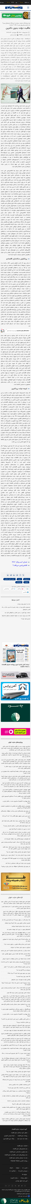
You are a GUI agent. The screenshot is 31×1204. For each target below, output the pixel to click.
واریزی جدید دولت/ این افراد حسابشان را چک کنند (18, 863)
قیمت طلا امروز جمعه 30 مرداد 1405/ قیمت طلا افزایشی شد (15, 1045)
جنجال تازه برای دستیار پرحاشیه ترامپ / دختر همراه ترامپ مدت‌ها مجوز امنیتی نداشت (16, 907)
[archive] (6, 1185)
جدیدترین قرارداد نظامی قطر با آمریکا (21, 1104)
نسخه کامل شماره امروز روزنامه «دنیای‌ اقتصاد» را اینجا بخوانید (15, 665)
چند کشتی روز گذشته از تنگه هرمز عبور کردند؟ (19, 1088)
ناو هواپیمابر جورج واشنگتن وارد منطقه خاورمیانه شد (17, 839)
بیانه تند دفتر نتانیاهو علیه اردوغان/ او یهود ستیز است (17, 1030)
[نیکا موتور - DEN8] (15, 675)
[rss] (15, 1185)
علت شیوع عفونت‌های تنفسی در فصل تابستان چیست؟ (16, 826)
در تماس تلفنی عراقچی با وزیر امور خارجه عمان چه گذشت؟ (15, 1019)
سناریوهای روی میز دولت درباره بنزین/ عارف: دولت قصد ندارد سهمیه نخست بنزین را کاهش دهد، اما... (16, 848)
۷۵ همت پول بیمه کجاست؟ (23, 976)
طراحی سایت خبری (24, 1196)
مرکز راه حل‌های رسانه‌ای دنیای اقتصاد (18, 1158)
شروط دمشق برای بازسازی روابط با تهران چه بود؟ (18, 852)
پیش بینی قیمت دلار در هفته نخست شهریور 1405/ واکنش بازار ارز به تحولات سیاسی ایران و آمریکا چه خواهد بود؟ (15, 1075)
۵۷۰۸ (23, 32)
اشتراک (11, 1168)
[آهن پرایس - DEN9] (15, 691)
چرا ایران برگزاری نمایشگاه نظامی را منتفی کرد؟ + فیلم (17, 967)
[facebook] (20, 575)
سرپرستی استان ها (23, 1171)
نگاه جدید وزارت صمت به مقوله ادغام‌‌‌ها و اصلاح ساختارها (16, 616)
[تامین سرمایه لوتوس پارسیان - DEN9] (15, 712)
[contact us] (9, 1185)
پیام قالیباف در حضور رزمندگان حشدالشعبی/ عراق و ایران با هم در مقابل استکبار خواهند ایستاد (16, 1010)
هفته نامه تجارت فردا (22, 1139)
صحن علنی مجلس (9, 579)
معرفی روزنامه (24, 1178)
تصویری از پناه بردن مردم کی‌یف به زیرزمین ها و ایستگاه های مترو (16, 1080)
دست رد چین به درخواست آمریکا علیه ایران (19, 829)
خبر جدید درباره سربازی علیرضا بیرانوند (21, 926)
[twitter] (17, 575)
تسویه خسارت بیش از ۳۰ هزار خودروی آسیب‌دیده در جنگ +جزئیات (16, 1054)
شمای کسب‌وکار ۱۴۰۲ (19, 562)
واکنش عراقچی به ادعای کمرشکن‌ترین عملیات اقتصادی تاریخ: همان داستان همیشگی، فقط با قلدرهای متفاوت (15, 1034)
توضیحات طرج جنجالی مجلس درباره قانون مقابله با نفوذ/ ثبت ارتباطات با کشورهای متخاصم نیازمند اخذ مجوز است (16, 1119)
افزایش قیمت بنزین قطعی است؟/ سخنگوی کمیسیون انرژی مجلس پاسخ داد (16, 797)
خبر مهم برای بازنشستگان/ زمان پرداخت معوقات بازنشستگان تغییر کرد (15, 812)
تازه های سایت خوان (15, 897)
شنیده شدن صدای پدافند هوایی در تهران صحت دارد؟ (17, 944)
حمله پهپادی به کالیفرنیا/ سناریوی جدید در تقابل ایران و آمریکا (16, 802)
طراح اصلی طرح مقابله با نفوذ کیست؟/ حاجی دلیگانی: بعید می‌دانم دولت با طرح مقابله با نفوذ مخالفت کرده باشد (15, 902)
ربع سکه (26, 2)
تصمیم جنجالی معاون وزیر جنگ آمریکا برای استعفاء (17, 923)
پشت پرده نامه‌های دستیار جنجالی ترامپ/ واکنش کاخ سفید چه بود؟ (15, 1005)
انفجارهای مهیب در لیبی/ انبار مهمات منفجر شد (18, 929)
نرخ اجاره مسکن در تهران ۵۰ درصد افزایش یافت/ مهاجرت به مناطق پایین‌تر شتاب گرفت (16, 1108)
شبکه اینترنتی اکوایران (9, 1136)
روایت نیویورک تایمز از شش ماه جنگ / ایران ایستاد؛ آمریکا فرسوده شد (16, 984)
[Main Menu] (28, 7)
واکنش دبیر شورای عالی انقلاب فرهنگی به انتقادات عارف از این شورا (16, 1097)
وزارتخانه (19, 582)
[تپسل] (2, 330)
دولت (19, 579)
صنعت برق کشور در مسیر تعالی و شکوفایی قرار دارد (17, 613)
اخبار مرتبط (15, 600)
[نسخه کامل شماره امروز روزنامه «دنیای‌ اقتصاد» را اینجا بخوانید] (15, 652)
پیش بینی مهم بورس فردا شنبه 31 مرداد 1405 (19, 973)
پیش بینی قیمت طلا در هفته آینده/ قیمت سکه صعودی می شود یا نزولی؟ (15, 772)
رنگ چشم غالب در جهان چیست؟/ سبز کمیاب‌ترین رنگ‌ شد (16, 920)
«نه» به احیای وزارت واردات (23, 604)
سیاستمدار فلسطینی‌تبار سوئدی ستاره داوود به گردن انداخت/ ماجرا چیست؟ (15, 963)
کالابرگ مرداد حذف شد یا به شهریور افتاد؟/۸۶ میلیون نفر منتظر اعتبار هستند (16, 859)
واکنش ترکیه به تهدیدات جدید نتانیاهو (21, 980)
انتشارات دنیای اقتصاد (22, 1146)
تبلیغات (17, 1168)
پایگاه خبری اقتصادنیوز (8, 1139)
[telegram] (10, 575)
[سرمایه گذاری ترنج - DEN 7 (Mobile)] (15, 15)
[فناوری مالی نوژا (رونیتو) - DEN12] (15, 882)
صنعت (26, 582)
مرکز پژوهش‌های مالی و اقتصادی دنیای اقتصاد (16, 1155)
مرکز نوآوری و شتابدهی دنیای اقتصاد (18, 1152)
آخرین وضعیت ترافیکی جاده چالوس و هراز (19, 1085)
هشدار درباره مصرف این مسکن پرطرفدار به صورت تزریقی (16, 959)
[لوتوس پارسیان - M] (15, 1201)
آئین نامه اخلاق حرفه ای (21, 1181)
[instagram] (25, 1185)
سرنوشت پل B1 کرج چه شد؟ (23, 970)
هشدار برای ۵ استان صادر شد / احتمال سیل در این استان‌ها (15, 855)
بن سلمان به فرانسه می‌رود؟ (23, 1022)
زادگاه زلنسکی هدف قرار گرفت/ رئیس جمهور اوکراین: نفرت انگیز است (16, 954)
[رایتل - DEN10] (15, 731)
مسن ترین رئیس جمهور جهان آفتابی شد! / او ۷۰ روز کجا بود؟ (16, 817)
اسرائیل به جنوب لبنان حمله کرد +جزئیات (20, 947)
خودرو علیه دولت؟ (25, 619)
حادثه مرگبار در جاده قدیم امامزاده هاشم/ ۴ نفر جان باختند (15, 951)
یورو (10, 2)
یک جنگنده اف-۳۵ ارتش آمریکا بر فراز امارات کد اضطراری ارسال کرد (16, 940)
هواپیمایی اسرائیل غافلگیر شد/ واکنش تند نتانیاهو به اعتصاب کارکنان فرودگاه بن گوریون (15, 807)
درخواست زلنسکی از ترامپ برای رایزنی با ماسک (18, 1101)
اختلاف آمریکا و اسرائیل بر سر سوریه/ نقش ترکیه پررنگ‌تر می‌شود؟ (16, 1092)
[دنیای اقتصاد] (13, 7)
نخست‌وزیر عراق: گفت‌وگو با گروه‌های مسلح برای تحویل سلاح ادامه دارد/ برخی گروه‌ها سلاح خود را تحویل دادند (16, 1026)
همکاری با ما (12, 1171)
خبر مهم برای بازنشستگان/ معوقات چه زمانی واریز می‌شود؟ (15, 866)
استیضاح (26, 579)
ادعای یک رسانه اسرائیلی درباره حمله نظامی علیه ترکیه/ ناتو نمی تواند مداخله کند (16, 822)
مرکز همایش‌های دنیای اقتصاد (20, 1149)
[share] (12, 1185)
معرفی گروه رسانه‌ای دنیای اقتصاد (19, 1133)
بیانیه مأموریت (14, 1178)
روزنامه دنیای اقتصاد (22, 1136)
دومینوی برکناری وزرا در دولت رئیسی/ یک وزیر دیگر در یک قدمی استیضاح (16, 608)
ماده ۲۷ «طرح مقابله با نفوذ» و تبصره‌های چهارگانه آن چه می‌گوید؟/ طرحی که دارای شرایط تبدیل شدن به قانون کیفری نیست (15, 1060)
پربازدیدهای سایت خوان (15, 742)
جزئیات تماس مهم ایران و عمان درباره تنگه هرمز (18, 993)
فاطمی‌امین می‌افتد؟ (20, 565)
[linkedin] (14, 575)
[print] (7, 575)
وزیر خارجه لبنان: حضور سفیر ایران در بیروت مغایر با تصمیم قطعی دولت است (17, 767)
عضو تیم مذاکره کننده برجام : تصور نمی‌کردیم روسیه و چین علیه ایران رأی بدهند (15, 843)
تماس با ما (24, 1168)
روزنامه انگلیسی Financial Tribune (19, 1161)
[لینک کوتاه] (23, 575)
